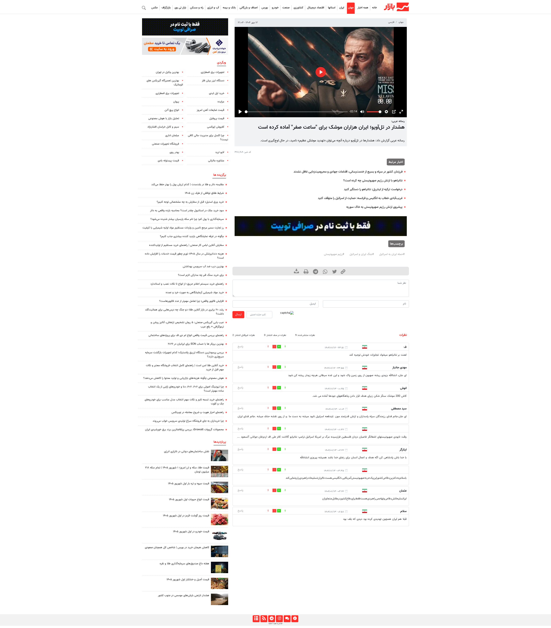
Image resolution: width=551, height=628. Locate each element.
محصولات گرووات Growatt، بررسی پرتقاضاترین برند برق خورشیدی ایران (184, 429)
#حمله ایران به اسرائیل (392, 254)
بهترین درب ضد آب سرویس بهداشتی (203, 266)
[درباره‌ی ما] (294, 619)
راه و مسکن (196, 8)
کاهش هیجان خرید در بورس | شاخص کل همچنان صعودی (177, 547)
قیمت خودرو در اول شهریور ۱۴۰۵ (191, 531)
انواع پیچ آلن (172, 110)
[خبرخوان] (263, 619)
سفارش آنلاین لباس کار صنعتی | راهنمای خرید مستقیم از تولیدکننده (186, 245)
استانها (331, 8)
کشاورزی (298, 8)
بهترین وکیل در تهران (167, 72)
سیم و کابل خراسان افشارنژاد (163, 127)
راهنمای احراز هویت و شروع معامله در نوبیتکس (198, 412)
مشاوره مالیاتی (216, 161)
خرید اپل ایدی (216, 93)
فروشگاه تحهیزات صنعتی (165, 144)
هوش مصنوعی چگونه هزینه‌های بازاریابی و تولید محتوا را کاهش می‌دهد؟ (183, 378)
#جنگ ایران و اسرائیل (362, 254)
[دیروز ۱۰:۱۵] (219, 535)
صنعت (286, 8)
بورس (265, 8)
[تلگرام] (271, 619)
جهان (351, 8)
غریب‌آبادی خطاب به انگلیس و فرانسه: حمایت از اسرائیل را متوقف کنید (360, 198)
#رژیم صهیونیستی (334, 254)
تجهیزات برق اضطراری (212, 72)
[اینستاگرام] (279, 619)
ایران (341, 8)
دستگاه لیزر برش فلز (213, 81)
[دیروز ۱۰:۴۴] (219, 519)
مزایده (221, 102)
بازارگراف (166, 8)
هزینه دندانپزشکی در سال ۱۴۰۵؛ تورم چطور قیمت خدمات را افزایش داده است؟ (184, 256)
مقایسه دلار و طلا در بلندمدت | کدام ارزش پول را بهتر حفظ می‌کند (187, 184)
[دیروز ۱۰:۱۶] (219, 487)
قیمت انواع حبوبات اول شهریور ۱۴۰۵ (189, 499)
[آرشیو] (256, 619)
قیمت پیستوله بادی (168, 161)
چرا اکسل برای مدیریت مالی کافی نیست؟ (208, 137)
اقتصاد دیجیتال (315, 8)
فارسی (391, 22)
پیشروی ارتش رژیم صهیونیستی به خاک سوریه (374, 207)
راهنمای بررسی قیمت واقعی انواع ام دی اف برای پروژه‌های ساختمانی (186, 335)
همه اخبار (363, 8)
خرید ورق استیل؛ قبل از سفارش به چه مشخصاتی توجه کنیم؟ (190, 202)
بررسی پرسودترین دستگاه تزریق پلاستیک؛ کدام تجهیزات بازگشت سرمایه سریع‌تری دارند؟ (184, 354)
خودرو (275, 8)
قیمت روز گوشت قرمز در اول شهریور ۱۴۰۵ (186, 516)
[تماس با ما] (287, 619)
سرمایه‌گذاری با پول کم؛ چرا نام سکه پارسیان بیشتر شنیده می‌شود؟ (187, 219)
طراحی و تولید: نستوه (275, 623)
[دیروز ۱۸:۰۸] (219, 455)
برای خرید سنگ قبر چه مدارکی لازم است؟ (201, 275)
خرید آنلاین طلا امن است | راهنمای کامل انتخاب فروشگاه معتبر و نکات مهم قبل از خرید (185, 367)
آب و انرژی (213, 8)
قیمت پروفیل (216, 118)
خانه (374, 8)
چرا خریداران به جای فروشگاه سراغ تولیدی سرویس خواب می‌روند (188, 421)
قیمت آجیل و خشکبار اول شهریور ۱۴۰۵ (188, 579)
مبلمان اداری (172, 135)
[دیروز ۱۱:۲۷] (219, 551)
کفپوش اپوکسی (215, 127)
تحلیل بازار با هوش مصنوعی (163, 118)
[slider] (296, 112)
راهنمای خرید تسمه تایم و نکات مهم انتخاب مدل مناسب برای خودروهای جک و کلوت (184, 402)
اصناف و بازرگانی (249, 8)
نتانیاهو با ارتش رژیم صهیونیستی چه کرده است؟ (372, 180)
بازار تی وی (180, 8)
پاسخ (240, 346)
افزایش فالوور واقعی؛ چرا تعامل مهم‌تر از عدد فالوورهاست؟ (191, 301)
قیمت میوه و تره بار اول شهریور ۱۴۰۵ (188, 483)
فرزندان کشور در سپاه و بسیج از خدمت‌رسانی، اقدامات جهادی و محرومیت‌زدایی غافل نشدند (348, 171)
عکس (154, 8)
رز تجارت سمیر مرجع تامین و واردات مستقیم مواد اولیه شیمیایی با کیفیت (183, 228)
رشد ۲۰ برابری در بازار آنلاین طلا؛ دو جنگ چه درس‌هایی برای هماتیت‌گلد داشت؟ (184, 312)
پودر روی (174, 152)
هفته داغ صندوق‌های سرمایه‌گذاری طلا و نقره (184, 564)
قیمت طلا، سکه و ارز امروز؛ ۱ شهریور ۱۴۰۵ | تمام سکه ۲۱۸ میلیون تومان (177, 470)
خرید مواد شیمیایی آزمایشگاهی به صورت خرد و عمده (195, 292)
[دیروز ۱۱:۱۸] (219, 503)
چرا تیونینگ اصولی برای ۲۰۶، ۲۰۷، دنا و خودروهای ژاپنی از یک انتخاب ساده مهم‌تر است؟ (186, 389)
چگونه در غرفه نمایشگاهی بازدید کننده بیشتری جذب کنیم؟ (192, 236)
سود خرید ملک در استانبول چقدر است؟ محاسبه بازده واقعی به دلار (187, 210)
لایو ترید (219, 152)
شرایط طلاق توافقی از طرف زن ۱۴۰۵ (204, 193)
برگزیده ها (219, 174)
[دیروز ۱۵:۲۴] (219, 471)
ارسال (238, 314)
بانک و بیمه (229, 8)
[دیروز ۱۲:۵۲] (219, 599)
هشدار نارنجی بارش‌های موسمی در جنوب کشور (183, 595)
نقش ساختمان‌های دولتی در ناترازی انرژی (186, 451)
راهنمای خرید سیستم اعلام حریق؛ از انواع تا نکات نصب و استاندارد (187, 284)
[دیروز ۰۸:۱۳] (219, 567)
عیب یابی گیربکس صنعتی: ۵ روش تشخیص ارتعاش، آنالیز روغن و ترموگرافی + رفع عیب (187, 324)
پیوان (176, 102)
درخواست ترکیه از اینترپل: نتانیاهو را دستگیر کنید (373, 189)
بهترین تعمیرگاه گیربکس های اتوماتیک (165, 83)
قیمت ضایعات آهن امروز (210, 110)
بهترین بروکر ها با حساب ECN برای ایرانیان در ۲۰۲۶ (196, 344)
